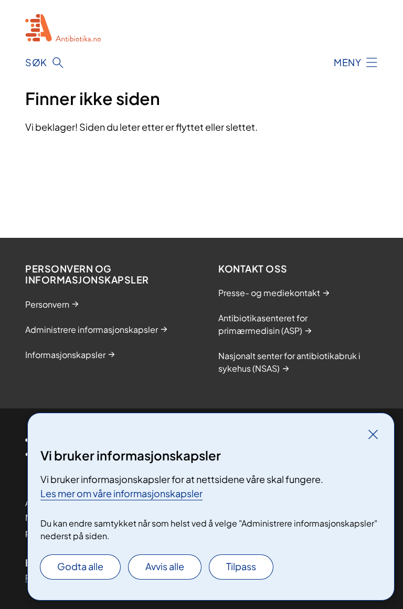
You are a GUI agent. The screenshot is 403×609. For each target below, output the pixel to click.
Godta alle (80, 566)
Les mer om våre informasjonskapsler (121, 493)
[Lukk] (373, 434)
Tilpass (241, 566)
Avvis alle (164, 566)
